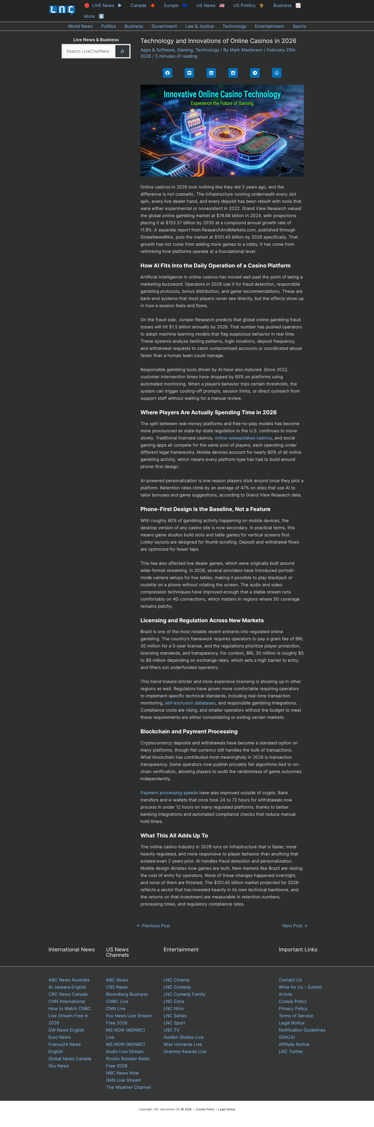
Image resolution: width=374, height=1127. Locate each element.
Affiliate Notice (294, 1044)
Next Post (295, 925)
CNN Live (116, 1008)
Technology (207, 49)
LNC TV (172, 1030)
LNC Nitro (174, 1008)
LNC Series (175, 1015)
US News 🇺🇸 (211, 5)
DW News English (66, 1030)
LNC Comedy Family (184, 994)
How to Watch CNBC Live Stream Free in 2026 (69, 1015)
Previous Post (153, 925)
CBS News (117, 987)
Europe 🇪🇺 (176, 5)
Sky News (58, 1065)
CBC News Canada (67, 994)
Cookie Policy (293, 1001)
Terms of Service (296, 1015)
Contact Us (290, 980)
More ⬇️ (94, 16)
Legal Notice (292, 1022)
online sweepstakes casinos (243, 438)
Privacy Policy (293, 1008)
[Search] (122, 51)
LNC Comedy (177, 987)
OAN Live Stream (123, 1080)
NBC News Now (122, 1073)
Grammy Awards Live (185, 1051)
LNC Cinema (176, 980)
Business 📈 (287, 5)
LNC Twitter (291, 1051)
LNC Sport (174, 1022)
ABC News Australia (68, 980)
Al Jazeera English (67, 987)
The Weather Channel (128, 1087)
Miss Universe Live (183, 1044)
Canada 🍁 (143, 5)
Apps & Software (157, 49)
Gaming (185, 49)
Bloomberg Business (127, 994)
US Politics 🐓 (249, 5)
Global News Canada (69, 1058)
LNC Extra (174, 1001)
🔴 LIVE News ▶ (103, 5)
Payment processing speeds (169, 792)
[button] (167, 73)
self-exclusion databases (190, 703)
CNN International (66, 1001)
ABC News (117, 980)
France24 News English (64, 1048)
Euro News (59, 1037)
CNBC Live (117, 1001)
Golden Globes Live (184, 1037)
